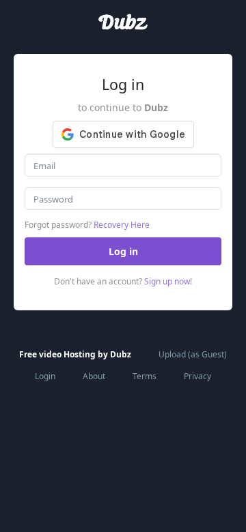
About (94, 376)
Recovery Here (121, 225)
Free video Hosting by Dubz (75, 354)
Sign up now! (168, 281)
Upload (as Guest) (193, 354)
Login (45, 376)
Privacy (197, 376)
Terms (144, 376)
